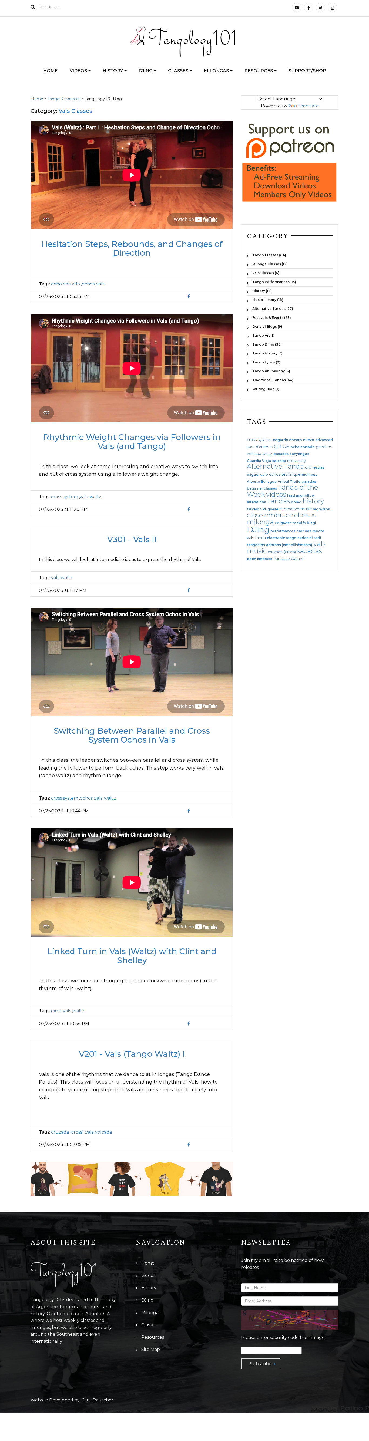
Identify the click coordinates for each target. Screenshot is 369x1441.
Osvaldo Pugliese (262, 509)
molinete (309, 474)
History (113, 70)
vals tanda (256, 538)
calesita (279, 460)
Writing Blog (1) (265, 389)
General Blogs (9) (267, 326)
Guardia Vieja (259, 460)
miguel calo (257, 474)
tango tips (256, 545)
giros (56, 1010)
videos (276, 494)
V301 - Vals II (132, 539)
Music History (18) (267, 300)
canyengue (299, 453)
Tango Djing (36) (267, 344)
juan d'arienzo (260, 447)
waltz (95, 496)
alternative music (295, 509)
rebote (318, 531)
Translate (308, 106)
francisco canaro (288, 558)
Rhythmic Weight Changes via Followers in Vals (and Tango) (132, 441)
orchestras (314, 467)
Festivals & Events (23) (271, 318)
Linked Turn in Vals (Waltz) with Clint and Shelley (132, 955)
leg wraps (321, 509)
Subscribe (260, 1363)
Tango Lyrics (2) (266, 362)
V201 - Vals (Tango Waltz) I (132, 1054)
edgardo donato (287, 440)
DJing (145, 70)
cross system (64, 496)
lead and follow (301, 495)
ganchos (324, 447)
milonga (260, 522)
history (313, 501)
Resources (258, 70)
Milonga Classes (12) (270, 264)
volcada (103, 1132)
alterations (256, 502)
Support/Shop (307, 70)
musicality (296, 460)
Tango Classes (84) (269, 255)
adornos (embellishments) (289, 545)
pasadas (281, 453)
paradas (309, 481)
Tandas (278, 501)
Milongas (216, 70)
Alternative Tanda (275, 466)
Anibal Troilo (289, 481)
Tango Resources (64, 98)
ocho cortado (65, 284)
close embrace (270, 515)
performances (282, 531)
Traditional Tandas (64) (272, 380)
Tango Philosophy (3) (271, 371)
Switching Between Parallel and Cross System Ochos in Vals (132, 735)
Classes (178, 70)
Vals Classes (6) (265, 273)
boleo (296, 502)
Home (50, 70)
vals (100, 284)
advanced (324, 440)
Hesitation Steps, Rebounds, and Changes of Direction (132, 248)
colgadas (283, 523)
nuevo (308, 440)
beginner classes (262, 488)
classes (305, 515)
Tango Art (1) (263, 335)
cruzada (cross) (67, 1132)
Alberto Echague (262, 481)
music (257, 551)
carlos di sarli (309, 538)
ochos (88, 284)
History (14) (262, 291)
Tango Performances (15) (274, 282)
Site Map (150, 1349)
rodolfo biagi (304, 523)
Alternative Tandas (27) (272, 309)
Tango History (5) (267, 353)
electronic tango (281, 538)
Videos (78, 70)
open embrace (259, 558)
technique (291, 474)
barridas (303, 531)
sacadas (309, 551)
